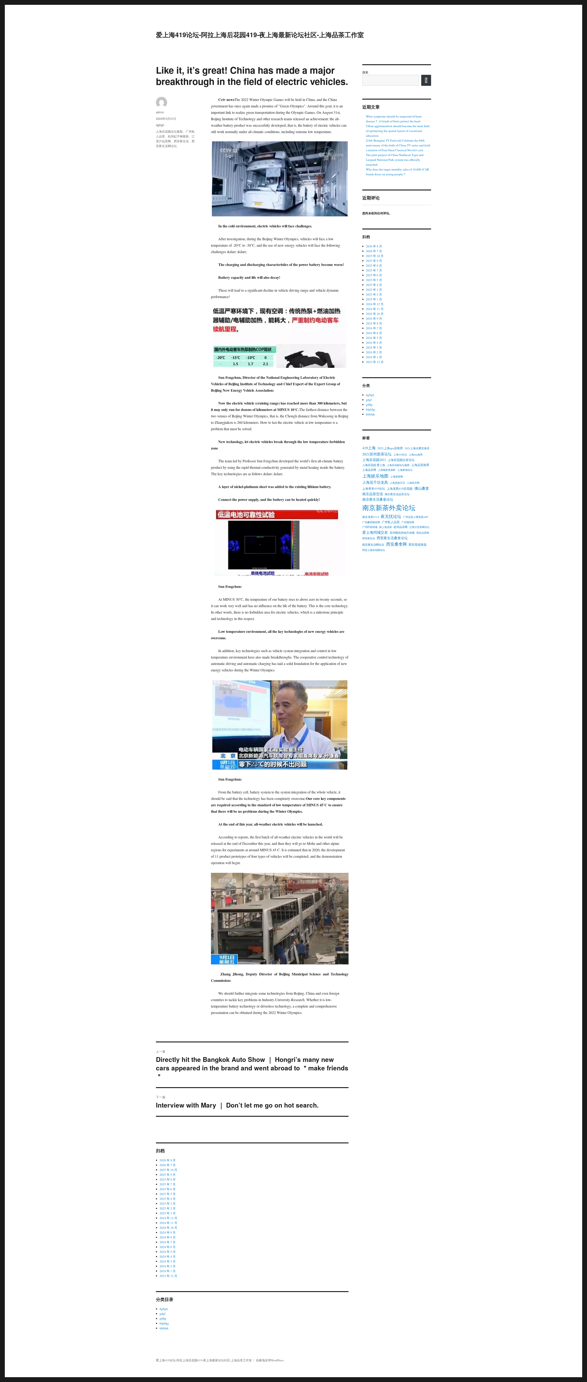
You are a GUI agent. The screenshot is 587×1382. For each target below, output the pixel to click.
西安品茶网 (422, 532)
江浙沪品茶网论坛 (419, 527)
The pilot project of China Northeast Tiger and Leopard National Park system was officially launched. (395, 160)
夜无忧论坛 (391, 516)
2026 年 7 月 (168, 1165)
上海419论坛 (400, 454)
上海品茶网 (369, 470)
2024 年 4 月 (168, 1256)
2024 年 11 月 (168, 1223)
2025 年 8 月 (168, 1179)
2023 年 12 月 (168, 1276)
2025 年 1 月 (168, 1213)
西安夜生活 (181, 141)
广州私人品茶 (391, 522)
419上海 (369, 447)
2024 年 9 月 (168, 1232)
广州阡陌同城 (369, 527)
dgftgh (160, 125)
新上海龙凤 (385, 527)
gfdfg (163, 1318)
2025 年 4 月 (168, 1199)
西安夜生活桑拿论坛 (392, 538)
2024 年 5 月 (168, 1252)
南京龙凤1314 (370, 517)
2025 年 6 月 (168, 1189)
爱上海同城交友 (375, 532)
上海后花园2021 (374, 460)
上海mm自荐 (416, 454)
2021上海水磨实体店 (417, 448)
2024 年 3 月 (168, 1261)
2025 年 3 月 (168, 1203)
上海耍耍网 (396, 476)
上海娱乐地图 (375, 476)
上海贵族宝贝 (397, 482)
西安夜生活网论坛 (373, 544)
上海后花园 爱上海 (373, 465)
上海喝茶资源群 (387, 470)
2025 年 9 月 (168, 1175)
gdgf (162, 1314)
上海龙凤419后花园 (400, 488)
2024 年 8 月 (168, 1237)
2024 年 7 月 (168, 1242)
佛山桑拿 (421, 488)
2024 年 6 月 (168, 1247)
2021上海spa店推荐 (390, 448)
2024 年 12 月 (168, 1218)
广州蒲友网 (407, 522)
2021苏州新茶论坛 (377, 454)
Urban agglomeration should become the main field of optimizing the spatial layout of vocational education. (397, 131)
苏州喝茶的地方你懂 (402, 532)
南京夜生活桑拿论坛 (377, 499)
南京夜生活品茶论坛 (397, 494)
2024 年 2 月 (168, 1266)
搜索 (365, 72)
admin (160, 112)
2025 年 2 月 (168, 1208)
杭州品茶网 (400, 527)
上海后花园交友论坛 (401, 460)
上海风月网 (413, 482)
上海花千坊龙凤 (375, 482)
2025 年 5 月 (168, 1194)
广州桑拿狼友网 (371, 522)
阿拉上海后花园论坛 (373, 550)
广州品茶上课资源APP (415, 517)
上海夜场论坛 (405, 470)
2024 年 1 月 (168, 1271)
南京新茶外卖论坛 (388, 507)
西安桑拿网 (396, 544)
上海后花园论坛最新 (169, 131)
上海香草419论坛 (373, 488)
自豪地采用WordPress (270, 1360)
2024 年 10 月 (168, 1228)
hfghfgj (164, 1323)
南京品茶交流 (372, 494)
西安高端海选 (417, 544)
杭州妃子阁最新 (178, 136)
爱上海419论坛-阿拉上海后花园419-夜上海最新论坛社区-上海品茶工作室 (260, 34)
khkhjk (164, 1328)
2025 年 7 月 (168, 1184)
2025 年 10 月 (168, 1170)
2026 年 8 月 (168, 1160)
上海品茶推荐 (420, 465)
